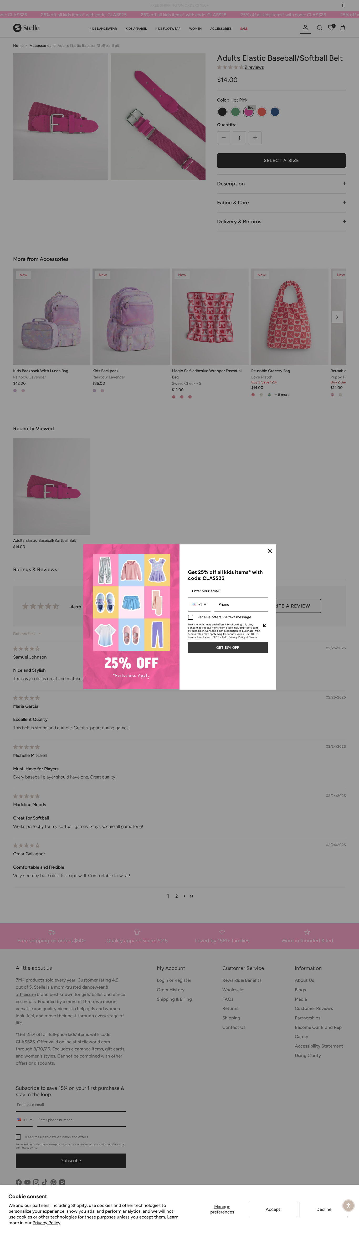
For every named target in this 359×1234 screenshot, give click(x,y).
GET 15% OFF (227, 648)
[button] (348, 1205)
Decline (323, 1209)
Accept (273, 1209)
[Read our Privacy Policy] (264, 625)
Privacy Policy (46, 1222)
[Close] (270, 550)
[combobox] (199, 604)
